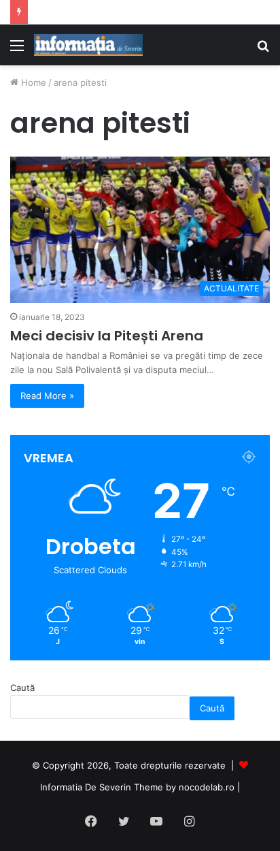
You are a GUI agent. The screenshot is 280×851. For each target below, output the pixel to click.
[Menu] (17, 50)
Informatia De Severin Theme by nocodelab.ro (137, 787)
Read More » (47, 395)
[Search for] (263, 50)
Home (32, 82)
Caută (22, 687)
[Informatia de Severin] (88, 45)
